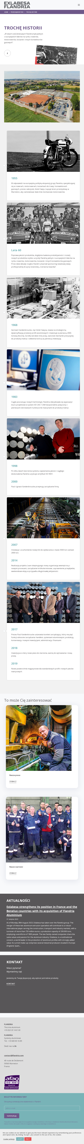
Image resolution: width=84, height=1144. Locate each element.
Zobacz (12, 781)
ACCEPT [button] (20, 1139)
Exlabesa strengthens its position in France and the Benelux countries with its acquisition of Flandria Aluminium (42, 911)
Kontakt (11, 983)
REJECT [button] (28, 1139)
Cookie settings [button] (9, 1139)
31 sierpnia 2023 (12, 919)
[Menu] (79, 5)
